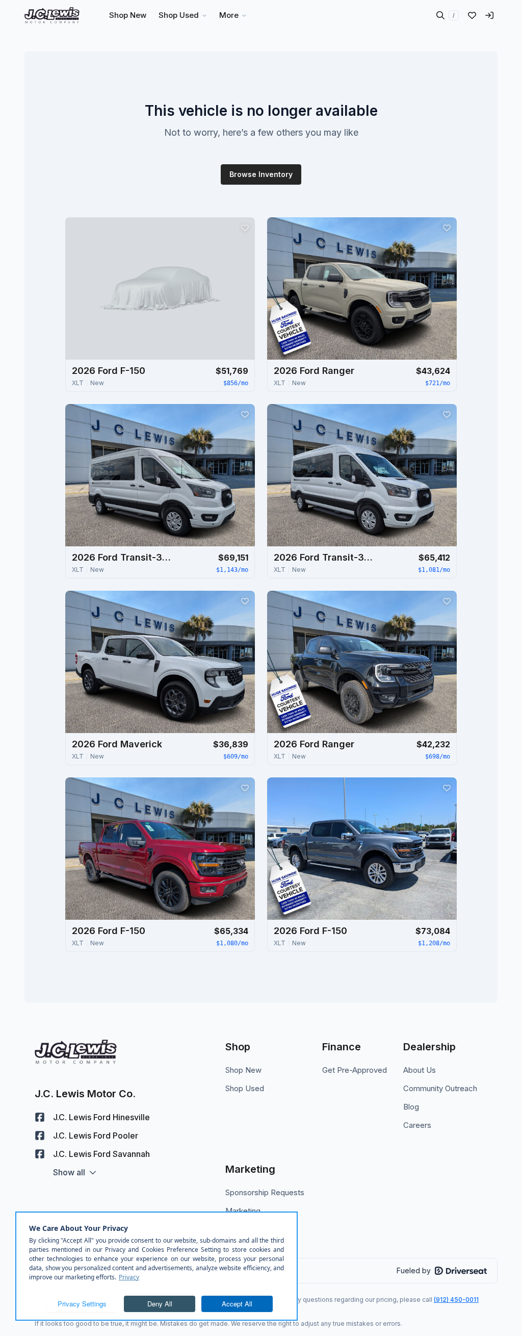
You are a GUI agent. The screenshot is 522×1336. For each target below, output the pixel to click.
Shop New (243, 1070)
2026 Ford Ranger (314, 370)
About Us (419, 1070)
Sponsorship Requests (264, 1192)
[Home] (52, 15)
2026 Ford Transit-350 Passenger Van (123, 557)
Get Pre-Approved (354, 1070)
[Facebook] (40, 1117)
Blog (411, 1107)
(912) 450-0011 (456, 1299)
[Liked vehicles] (472, 15)
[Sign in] (489, 15)
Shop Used (244, 1088)
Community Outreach (440, 1088)
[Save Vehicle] (245, 227)
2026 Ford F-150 (108, 370)
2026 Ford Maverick (117, 744)
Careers (417, 1125)
